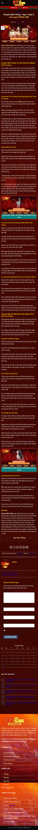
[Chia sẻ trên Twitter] (17, 547)
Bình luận (7, 591)
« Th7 (3, 670)
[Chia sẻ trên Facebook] (14, 547)
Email (6, 614)
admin (25, 22)
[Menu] (2, 3)
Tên (5, 606)
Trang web (6, 622)
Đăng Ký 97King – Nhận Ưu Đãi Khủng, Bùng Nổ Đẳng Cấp (21, 703)
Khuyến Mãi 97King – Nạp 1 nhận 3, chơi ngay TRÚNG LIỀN (20, 680)
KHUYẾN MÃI (19, 12)
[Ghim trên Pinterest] (23, 547)
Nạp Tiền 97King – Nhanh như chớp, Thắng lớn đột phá (20, 692)
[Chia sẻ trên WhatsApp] (11, 547)
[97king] (19, 3)
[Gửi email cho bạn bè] (20, 547)
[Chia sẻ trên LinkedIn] (27, 547)
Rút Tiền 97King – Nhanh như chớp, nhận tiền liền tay (20, 686)
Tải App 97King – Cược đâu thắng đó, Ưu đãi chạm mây (20, 697)
